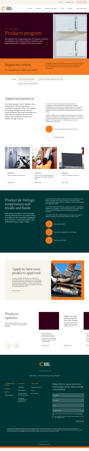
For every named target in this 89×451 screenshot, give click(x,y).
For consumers (35, 393)
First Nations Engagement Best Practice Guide (22, 400)
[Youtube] (47, 370)
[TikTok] (50, 371)
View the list (11, 182)
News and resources (82, 8)
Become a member (81, 2)
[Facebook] (38, 370)
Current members (9, 395)
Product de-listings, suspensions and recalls (51, 79)
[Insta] (40, 370)
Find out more (16, 290)
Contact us (7, 389)
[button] (16, 346)
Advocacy (29, 8)
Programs (38, 8)
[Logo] (44, 364)
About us (7, 392)
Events (62, 8)
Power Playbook (22, 390)
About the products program (27, 79)
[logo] (7, 8)
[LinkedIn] (42, 370)
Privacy (46, 441)
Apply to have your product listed (28, 83)
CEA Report (21, 387)
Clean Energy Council (44, 444)
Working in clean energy (51, 8)
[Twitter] (44, 370)
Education (70, 8)
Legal (42, 441)
